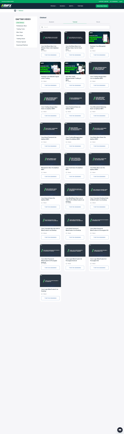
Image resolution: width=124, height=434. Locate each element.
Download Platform (22, 45)
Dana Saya (19, 35)
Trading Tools (20, 29)
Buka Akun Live (115, 6)
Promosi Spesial (21, 42)
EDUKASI (62, 6)
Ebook (98, 22)
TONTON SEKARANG (50, 55)
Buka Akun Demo (102, 6)
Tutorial (75, 22)
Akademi (51, 22)
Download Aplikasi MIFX (8, 1)
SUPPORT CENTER (103, 1)
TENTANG (80, 6)
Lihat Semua (20, 22)
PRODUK (53, 6)
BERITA (71, 6)
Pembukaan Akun (21, 26)
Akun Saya (19, 32)
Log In (120, 1)
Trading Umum (20, 38)
